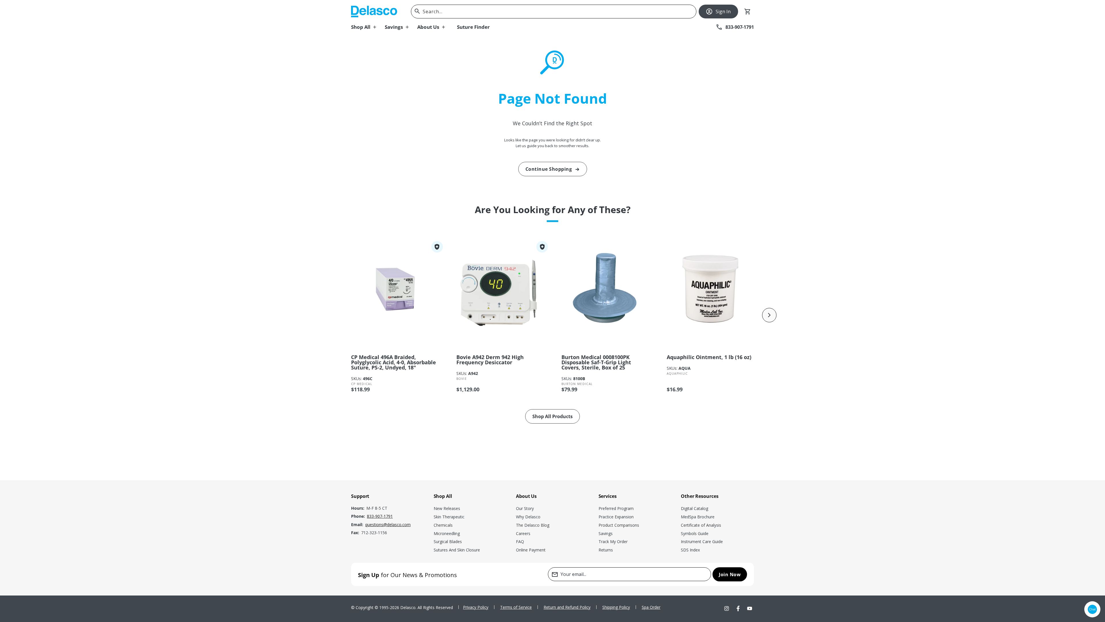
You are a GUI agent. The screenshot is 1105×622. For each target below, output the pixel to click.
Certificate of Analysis (701, 525)
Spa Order (651, 607)
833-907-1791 (380, 516)
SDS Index (690, 550)
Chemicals (443, 525)
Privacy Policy (475, 607)
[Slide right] (769, 315)
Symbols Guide (694, 533)
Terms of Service (516, 607)
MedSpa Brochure (698, 516)
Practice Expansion (616, 516)
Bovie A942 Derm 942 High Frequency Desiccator (490, 359)
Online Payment (531, 550)
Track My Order (613, 541)
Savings (606, 533)
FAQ (520, 541)
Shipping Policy (616, 607)
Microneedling (447, 533)
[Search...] (417, 11)
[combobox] (553, 11)
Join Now (730, 574)
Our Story (525, 508)
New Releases (447, 508)
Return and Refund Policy (567, 607)
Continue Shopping (548, 169)
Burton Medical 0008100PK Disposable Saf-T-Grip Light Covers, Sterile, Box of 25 (596, 362)
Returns (606, 550)
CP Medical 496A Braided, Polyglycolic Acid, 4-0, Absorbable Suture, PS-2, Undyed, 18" (393, 362)
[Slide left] (335, 315)
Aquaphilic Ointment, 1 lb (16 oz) (709, 357)
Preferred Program (616, 508)
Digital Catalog (694, 508)
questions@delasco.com (388, 524)
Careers (523, 533)
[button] (368, 27)
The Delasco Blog (532, 525)
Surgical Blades (448, 541)
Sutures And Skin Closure (457, 550)
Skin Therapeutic (449, 516)
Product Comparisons (619, 525)
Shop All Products (552, 416)
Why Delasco (528, 516)
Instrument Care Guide (702, 541)
